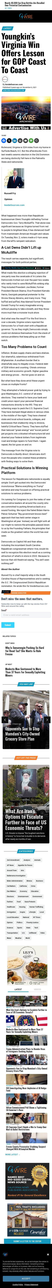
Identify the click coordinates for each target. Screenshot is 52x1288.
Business (9, 1086)
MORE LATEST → (12, 1155)
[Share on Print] (20, 140)
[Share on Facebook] (3, 140)
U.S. (7, 1046)
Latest (7, 28)
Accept (26, 1278)
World (39, 8)
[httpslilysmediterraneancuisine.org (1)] (27, 985)
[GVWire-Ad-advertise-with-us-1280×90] (26, 129)
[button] (48, 1254)
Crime (8, 1027)
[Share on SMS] (31, 140)
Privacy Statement (31, 1285)
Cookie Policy (18, 1285)
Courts (8, 724)
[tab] (18, 990)
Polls (8, 1105)
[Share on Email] (25, 140)
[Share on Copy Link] (36, 140)
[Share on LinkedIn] (14, 140)
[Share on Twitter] (9, 140)
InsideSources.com (14, 205)
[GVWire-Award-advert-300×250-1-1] (27, 1199)
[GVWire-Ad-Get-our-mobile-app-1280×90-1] (26, 269)
